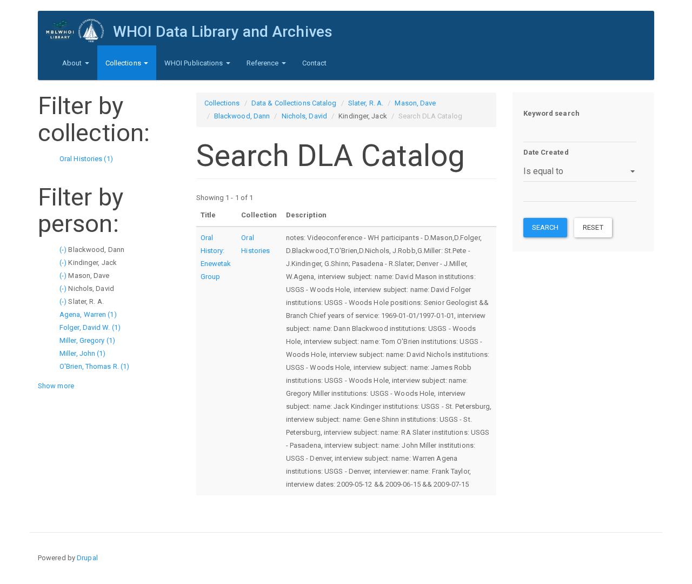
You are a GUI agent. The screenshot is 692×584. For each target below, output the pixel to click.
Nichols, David (304, 116)
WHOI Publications (194, 63)
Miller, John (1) (82, 353)
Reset (593, 227)
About (73, 63)
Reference (264, 63)
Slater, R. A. (365, 103)
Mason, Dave (415, 103)
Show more (56, 386)
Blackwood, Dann (242, 116)
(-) (63, 249)
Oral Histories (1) (86, 159)
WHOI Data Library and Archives (222, 32)
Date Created (546, 152)
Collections (124, 63)
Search (545, 227)
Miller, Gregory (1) (87, 340)
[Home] (79, 30)
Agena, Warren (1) (88, 314)
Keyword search (551, 113)
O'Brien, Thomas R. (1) (94, 366)
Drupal (87, 558)
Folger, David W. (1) (90, 327)
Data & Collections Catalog (294, 103)
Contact (314, 63)
